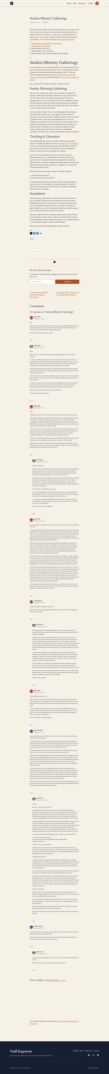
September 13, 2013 (41, 953)
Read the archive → (94, 1068)
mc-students (34, 251)
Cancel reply (62, 980)
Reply (31, 340)
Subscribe (67, 281)
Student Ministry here (67, 39)
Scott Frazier (39, 37)
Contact (96, 1051)
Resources (88, 1051)
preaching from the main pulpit (67, 143)
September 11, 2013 (39, 318)
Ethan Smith (37, 316)
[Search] (97, 3)
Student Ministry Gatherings (40, 46)
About (81, 1051)
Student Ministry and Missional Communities (46, 43)
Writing (75, 1051)
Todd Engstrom (38, 600)
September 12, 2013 (39, 602)
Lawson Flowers (38, 730)
